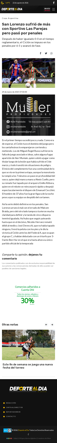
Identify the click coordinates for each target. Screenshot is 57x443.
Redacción (11, 403)
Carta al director (14, 407)
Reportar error (13, 412)
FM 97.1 (47, 9)
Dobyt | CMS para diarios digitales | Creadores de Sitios (32, 438)
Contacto (11, 416)
